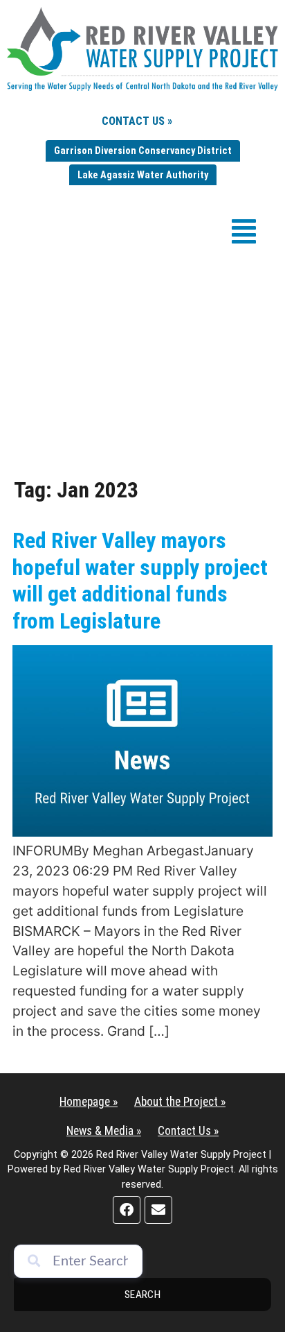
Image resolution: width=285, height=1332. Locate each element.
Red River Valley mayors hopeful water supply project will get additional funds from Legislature (140, 580)
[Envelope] (158, 1210)
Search (143, 1294)
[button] (244, 231)
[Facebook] (126, 1210)
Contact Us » (137, 121)
